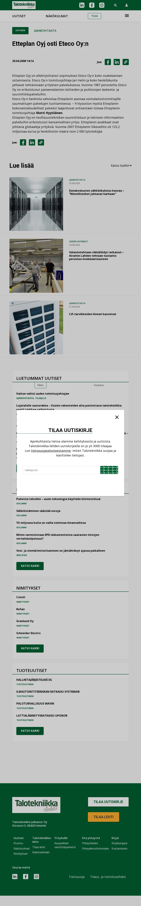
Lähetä (109, 470)
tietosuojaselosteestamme (51, 451)
